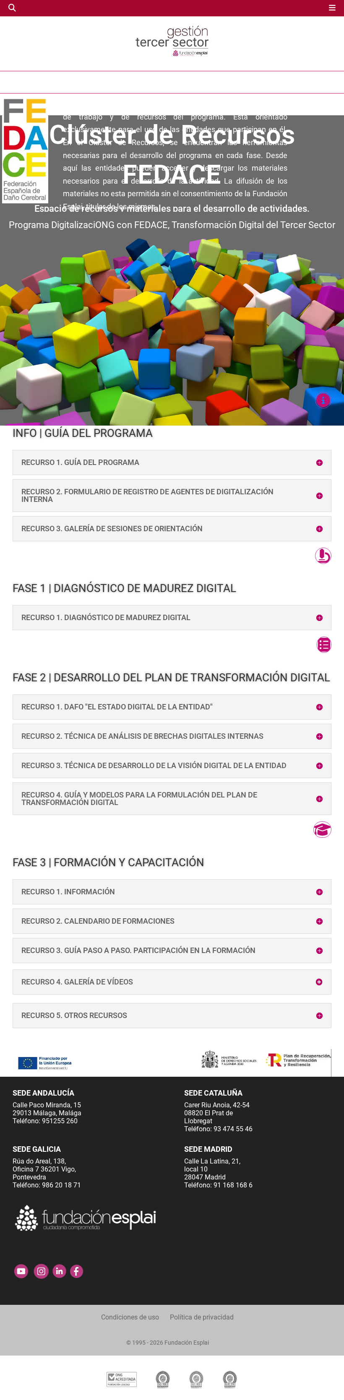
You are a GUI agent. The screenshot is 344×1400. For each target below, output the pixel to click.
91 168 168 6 (233, 1185)
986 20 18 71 (61, 1185)
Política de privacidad (202, 1317)
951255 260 (60, 1121)
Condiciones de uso (130, 1317)
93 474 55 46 (233, 1129)
